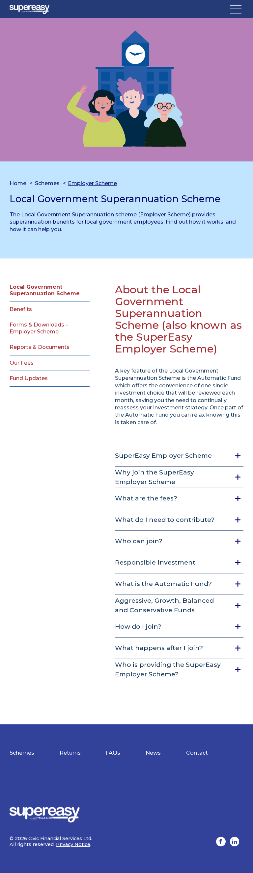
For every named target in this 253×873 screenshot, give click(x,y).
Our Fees (22, 363)
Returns (70, 753)
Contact (197, 753)
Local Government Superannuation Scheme (45, 290)
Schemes (47, 183)
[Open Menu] (235, 9)
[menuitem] (22, 753)
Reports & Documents (40, 347)
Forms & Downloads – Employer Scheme (39, 328)
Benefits (21, 309)
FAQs (113, 753)
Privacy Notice (73, 844)
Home (18, 183)
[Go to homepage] (29, 9)
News (153, 753)
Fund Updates (29, 378)
